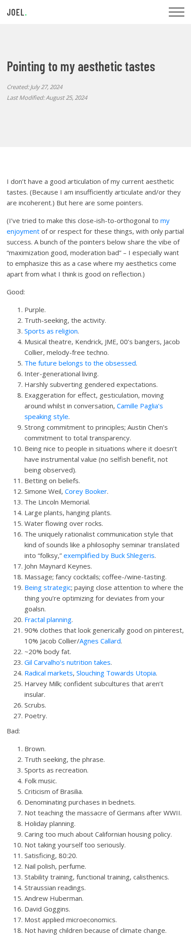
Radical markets (48, 672)
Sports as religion (51, 330)
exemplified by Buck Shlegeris (109, 555)
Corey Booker (86, 491)
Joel (17, 12)
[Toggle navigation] (176, 12)
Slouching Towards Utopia (116, 672)
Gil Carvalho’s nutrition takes (67, 662)
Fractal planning (48, 619)
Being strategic (47, 587)
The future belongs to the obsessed (80, 362)
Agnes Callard (100, 640)
